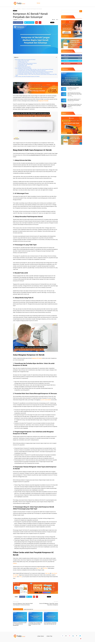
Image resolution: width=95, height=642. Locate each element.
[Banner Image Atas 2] (71, 43)
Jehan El (15, 19)
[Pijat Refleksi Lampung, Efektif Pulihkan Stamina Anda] (63, 89)
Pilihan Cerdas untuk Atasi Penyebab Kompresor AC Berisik (27, 76)
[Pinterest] (76, 636)
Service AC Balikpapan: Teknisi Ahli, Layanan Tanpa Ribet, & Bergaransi (48, 604)
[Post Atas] (35, 88)
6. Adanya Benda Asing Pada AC (24, 66)
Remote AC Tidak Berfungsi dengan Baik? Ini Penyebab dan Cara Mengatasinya (71, 81)
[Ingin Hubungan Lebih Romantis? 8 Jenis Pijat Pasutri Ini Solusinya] (63, 100)
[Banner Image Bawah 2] (71, 140)
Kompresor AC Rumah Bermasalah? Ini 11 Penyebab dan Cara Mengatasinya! (20, 624)
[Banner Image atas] (71, 29)
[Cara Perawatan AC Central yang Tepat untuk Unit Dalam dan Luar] (51, 617)
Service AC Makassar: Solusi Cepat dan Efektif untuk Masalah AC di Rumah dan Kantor (23, 604)
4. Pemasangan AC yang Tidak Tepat (24, 64)
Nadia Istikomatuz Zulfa (66, 84)
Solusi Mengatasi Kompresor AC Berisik (23, 68)
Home (38, 3)
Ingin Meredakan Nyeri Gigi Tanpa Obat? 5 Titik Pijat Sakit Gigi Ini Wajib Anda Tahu (75, 94)
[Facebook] (62, 636)
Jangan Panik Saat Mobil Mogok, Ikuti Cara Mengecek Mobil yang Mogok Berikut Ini (75, 105)
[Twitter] (80, 636)
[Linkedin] (73, 636)
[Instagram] (69, 636)
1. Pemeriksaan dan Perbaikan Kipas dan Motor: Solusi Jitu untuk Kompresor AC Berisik (35, 69)
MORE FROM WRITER (28, 609)
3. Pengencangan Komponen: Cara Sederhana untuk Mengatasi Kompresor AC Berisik (35, 71)
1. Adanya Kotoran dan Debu (23, 60)
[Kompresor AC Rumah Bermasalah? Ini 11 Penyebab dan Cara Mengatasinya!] (20, 617)
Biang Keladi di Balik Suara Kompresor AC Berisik (25, 59)
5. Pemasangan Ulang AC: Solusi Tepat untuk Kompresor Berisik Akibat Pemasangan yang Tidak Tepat (36, 75)
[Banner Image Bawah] (35, 588)
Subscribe (79, 63)
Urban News (40, 636)
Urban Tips (18, 8)
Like (80, 55)
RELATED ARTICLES (18, 609)
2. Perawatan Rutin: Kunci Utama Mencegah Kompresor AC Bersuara (31, 70)
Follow (79, 58)
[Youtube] (80, 639)
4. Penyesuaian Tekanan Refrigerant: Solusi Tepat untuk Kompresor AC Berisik (33, 73)
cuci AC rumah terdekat (46, 399)
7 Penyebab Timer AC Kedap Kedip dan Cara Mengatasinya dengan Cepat (35, 624)
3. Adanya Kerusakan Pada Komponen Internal (26, 63)
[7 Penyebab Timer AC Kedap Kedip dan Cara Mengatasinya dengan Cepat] (35, 617)
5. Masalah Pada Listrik (22, 65)
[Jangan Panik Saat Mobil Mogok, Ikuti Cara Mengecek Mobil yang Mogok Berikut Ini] (63, 105)
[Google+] (66, 636)
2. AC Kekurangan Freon (22, 62)
